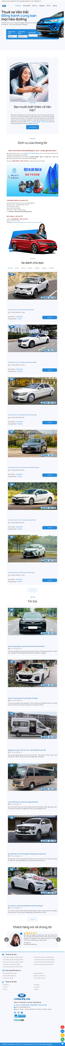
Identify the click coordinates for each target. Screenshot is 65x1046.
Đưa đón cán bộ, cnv (39, 975)
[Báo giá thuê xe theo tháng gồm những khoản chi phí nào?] (32, 833)
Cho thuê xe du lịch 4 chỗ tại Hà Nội (13, 957)
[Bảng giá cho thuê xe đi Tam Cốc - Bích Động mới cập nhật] (32, 730)
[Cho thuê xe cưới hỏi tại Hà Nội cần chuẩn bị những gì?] (32, 885)
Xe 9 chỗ (23, 268)
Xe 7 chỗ (17, 268)
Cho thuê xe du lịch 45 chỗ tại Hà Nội (44, 962)
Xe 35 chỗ (44, 268)
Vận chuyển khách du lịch (10, 973)
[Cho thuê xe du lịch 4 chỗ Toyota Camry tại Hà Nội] (32, 500)
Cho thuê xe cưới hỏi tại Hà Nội (11, 964)
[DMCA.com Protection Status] (19, 1020)
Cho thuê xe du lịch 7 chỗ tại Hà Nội (43, 957)
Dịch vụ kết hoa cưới (39, 978)
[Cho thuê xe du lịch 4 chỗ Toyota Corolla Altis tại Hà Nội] (32, 448)
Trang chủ (6, 984)
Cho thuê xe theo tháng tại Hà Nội (43, 964)
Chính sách (42, 1044)
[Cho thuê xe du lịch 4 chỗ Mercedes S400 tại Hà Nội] (32, 395)
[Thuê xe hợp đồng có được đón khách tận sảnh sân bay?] (32, 626)
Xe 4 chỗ (10, 268)
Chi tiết (50, 317)
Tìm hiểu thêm (32, 127)
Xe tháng (36, 984)
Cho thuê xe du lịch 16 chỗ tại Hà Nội (13, 959)
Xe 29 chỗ (37, 268)
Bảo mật (49, 1044)
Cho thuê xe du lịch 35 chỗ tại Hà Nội (13, 962)
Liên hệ (36, 989)
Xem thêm (32, 590)
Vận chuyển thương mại (9, 975)
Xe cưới (5, 987)
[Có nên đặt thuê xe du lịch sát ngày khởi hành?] (32, 782)
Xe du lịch (36, 987)
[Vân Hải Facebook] (18, 1012)
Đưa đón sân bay (38, 973)
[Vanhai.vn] (4, 6)
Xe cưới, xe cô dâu (8, 978)
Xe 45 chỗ (51, 268)
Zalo (62, 1031)
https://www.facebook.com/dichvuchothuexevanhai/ (27, 222)
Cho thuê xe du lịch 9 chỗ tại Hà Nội (13, 966)
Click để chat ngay (15, 220)
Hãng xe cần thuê (11, 32)
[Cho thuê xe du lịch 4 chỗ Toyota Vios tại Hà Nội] (32, 553)
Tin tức (5, 989)
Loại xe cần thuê (21, 32)
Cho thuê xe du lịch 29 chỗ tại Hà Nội (44, 959)
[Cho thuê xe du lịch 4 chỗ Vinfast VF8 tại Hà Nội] (32, 290)
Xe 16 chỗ (30, 268)
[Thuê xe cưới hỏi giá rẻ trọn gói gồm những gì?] (32, 678)
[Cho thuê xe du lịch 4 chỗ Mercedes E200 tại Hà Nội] (32, 343)
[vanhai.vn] (20, 1016)
